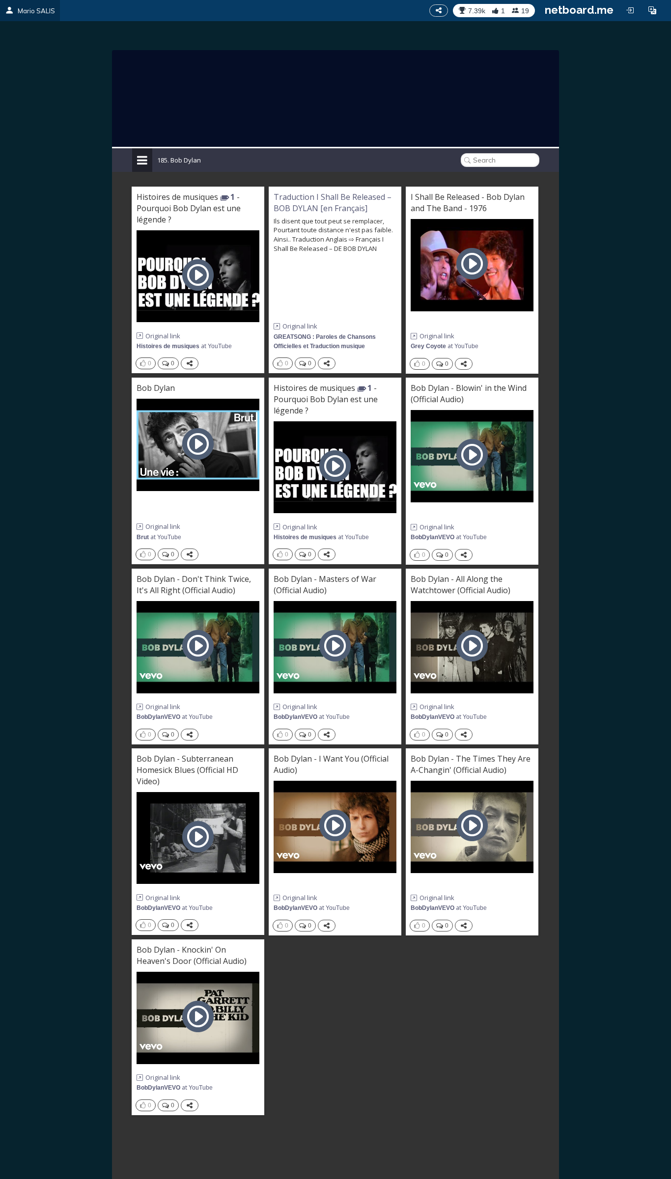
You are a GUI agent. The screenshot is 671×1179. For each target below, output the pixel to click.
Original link (162, 335)
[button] (652, 10)
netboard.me (579, 9)
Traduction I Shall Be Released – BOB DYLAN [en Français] (332, 203)
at (184, 346)
